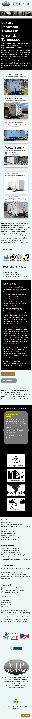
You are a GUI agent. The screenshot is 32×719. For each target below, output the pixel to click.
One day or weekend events (10, 550)
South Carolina (25, 597)
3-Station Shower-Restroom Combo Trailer (15, 580)
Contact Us (5, 621)
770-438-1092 (9, 381)
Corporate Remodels (8, 556)
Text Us (21, 611)
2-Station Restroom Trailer (10, 569)
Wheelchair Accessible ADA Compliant (14, 576)
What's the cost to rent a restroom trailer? (15, 548)
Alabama (4, 595)
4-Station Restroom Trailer (10, 572)
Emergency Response (8, 554)
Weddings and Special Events (11, 558)
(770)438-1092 (9, 611)
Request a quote (6, 543)
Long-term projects (7, 552)
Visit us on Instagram (11, 613)
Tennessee (7, 600)
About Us (4, 627)
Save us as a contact (11, 609)
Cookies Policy (6, 623)
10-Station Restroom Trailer (10, 574)
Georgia (16, 595)
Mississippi (5, 597)
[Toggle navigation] (3, 9)
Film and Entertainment (9, 560)
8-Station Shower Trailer (9, 578)
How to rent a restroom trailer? (11, 546)
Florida (10, 595)
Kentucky (23, 595)
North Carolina (14, 597)
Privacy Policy (6, 625)
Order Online (8, 374)
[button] (2, 12)
